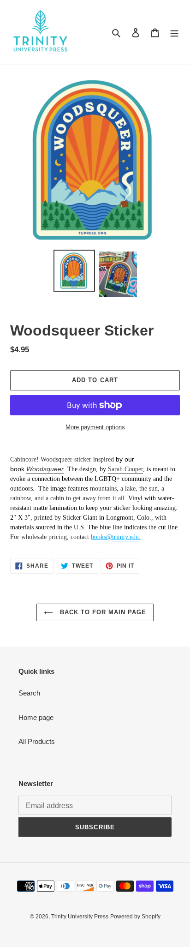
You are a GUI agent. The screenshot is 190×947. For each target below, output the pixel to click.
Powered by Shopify (135, 916)
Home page (35, 717)
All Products (36, 741)
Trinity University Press (79, 916)
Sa (111, 469)
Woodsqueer (45, 469)
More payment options (95, 427)
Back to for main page (102, 612)
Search (29, 693)
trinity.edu (125, 536)
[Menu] (174, 32)
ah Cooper (130, 469)
